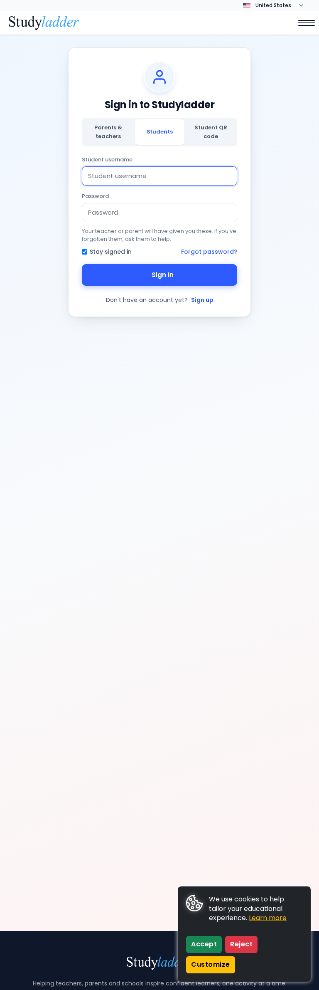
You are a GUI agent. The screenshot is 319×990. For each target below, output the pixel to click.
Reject (241, 944)
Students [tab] (160, 132)
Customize (210, 964)
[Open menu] (302, 23)
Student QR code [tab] (210, 132)
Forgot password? (209, 252)
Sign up (202, 300)
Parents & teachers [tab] (108, 132)
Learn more (268, 918)
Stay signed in (111, 252)
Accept (204, 944)
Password (95, 196)
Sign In (162, 274)
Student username (107, 159)
